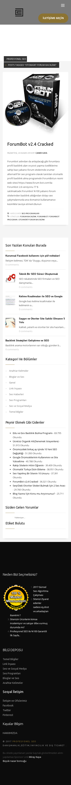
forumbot (42, 217)
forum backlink (28, 217)
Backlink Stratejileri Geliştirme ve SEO (27, 340)
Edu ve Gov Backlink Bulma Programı (32, 433)
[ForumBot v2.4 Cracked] (35, 104)
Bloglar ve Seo (16, 376)
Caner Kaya (41, 153)
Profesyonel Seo (16, 59)
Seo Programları (30, 213)
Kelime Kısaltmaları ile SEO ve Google (40, 296)
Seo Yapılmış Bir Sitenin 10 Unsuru (31, 473)
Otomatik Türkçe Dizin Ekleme (29, 469)
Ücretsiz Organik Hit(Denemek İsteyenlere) (36, 441)
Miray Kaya (35, 757)
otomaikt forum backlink (31, 220)
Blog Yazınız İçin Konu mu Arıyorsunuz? (34, 493)
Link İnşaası (15, 388)
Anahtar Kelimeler (18, 370)
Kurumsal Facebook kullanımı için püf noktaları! (32, 255)
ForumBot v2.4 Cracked (30, 144)
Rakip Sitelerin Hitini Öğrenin (28, 465)
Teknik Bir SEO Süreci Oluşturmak (38, 274)
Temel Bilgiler (16, 411)
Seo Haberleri (16, 394)
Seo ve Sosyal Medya (20, 406)
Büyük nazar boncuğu (14, 761)
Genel (12, 382)
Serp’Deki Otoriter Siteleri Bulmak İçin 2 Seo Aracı (39, 485)
